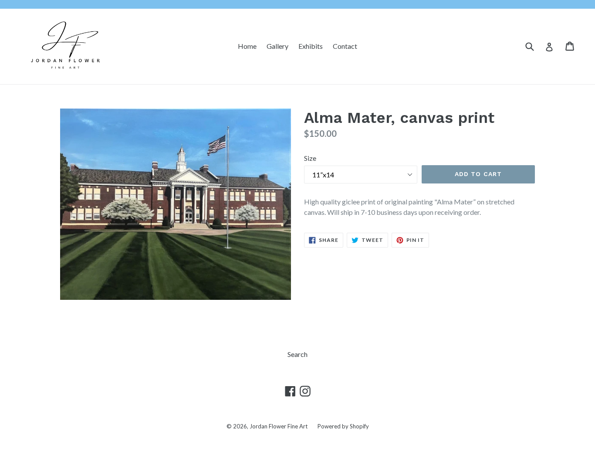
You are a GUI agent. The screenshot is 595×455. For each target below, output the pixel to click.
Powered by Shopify (343, 426)
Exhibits (310, 46)
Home (247, 46)
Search (297, 354)
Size (310, 158)
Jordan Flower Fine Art (279, 426)
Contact (345, 46)
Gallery (277, 46)
